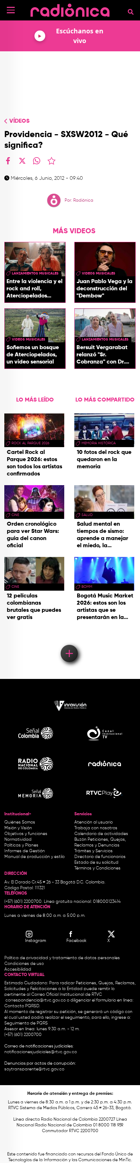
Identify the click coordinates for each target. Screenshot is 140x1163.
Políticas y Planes (21, 845)
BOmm (86, 586)
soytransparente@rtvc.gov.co (34, 1069)
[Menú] (10, 10)
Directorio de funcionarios (100, 857)
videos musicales (98, 273)
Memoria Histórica (98, 443)
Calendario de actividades (101, 834)
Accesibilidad (18, 969)
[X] (22, 160)
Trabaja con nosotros (95, 828)
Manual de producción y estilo (34, 857)
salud (87, 515)
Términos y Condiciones (97, 868)
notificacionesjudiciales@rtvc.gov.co (40, 1052)
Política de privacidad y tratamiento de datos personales (62, 958)
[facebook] (7, 160)
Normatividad (18, 840)
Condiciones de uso (24, 964)
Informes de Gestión (24, 851)
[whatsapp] (36, 160)
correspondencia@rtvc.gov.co (35, 1000)
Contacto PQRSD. (22, 1006)
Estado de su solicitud (96, 862)
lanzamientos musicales (35, 273)
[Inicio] (70, 8)
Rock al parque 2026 (30, 443)
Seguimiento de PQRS (26, 1023)
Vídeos (19, 121)
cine (15, 515)
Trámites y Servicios (93, 851)
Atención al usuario (93, 822)
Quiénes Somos (19, 822)
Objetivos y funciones (25, 834)
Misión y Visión (18, 828)
